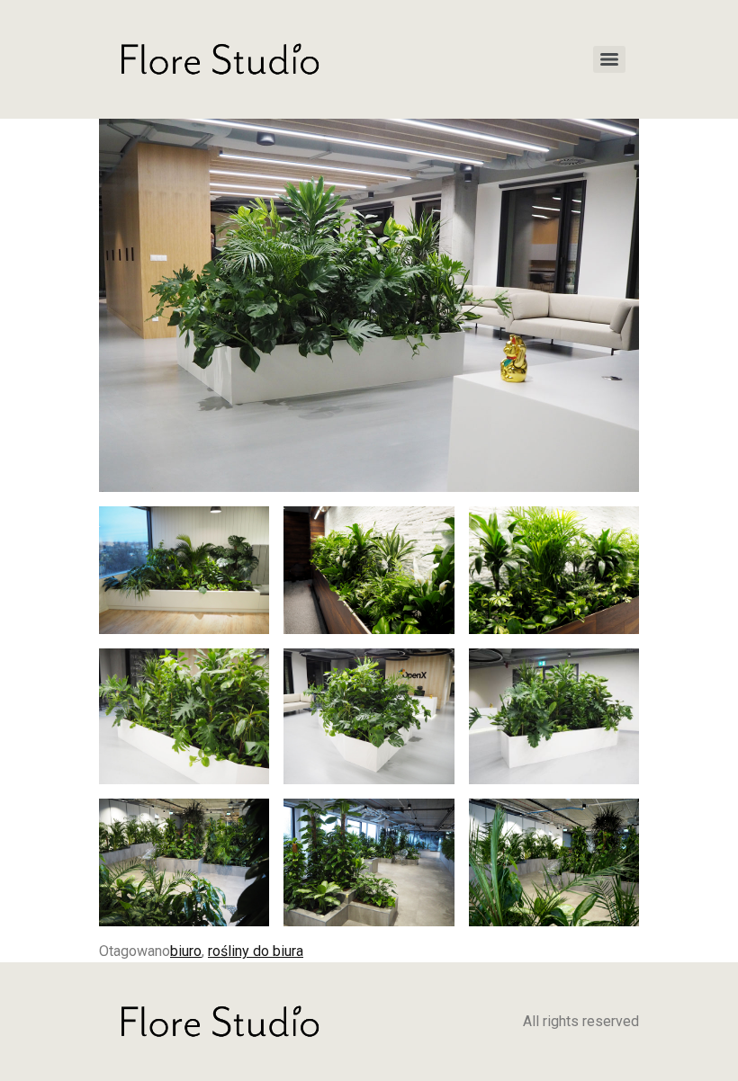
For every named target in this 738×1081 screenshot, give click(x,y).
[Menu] (609, 59)
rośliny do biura (255, 951)
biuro (186, 951)
